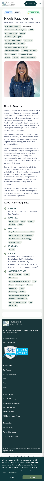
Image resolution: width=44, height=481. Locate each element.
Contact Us (30, 4)
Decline (12, 477)
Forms (5, 378)
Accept (32, 477)
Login (5, 383)
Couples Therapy (9, 407)
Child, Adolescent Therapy (12, 416)
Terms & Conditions (9, 432)
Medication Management (11, 403)
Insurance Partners (9, 374)
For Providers (7, 370)
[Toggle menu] (40, 4)
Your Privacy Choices (10, 436)
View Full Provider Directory (20, 457)
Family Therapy (8, 412)
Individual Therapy (9, 399)
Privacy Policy (8, 428)
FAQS (5, 387)
